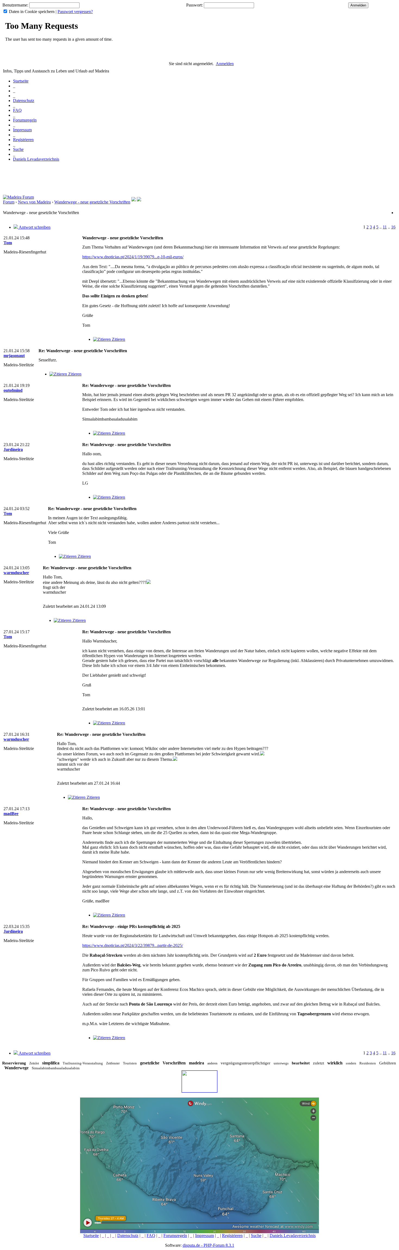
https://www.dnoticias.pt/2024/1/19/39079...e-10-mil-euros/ (132, 257)
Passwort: (194, 5)
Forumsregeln (25, 120)
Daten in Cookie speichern (32, 11)
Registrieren (23, 139)
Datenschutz (23, 100)
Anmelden (225, 63)
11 (385, 227)
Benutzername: (15, 5)
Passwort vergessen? (75, 11)
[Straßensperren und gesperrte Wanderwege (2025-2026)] (133, 200)
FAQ (17, 110)
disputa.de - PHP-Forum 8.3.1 (208, 1245)
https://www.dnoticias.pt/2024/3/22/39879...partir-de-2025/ (132, 945)
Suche (18, 149)
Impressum (22, 130)
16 (393, 227)
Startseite (20, 81)
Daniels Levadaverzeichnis (36, 159)
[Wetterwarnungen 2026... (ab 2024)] (139, 200)
